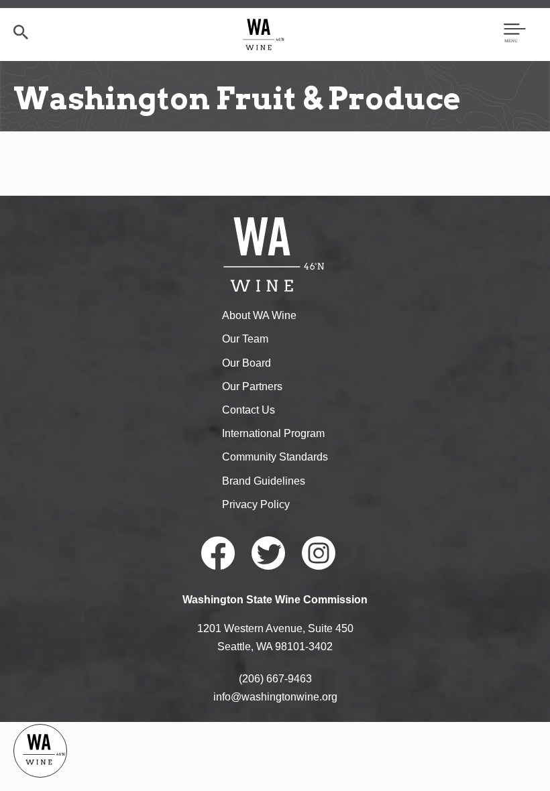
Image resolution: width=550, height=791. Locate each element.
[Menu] (515, 34)
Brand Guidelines (263, 481)
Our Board (246, 363)
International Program (273, 433)
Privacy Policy (256, 504)
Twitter (268, 553)
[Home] (264, 34)
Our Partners (252, 386)
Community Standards (275, 457)
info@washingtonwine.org (275, 697)
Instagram (318, 553)
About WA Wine (259, 315)
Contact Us (248, 410)
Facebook (218, 553)
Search (20, 32)
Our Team (245, 339)
